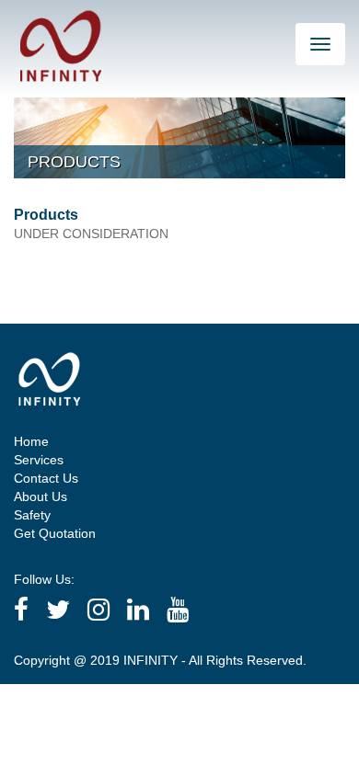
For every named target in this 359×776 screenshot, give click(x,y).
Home (31, 441)
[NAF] (61, 45)
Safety (32, 515)
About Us (40, 496)
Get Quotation (55, 533)
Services (39, 459)
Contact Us (46, 478)
